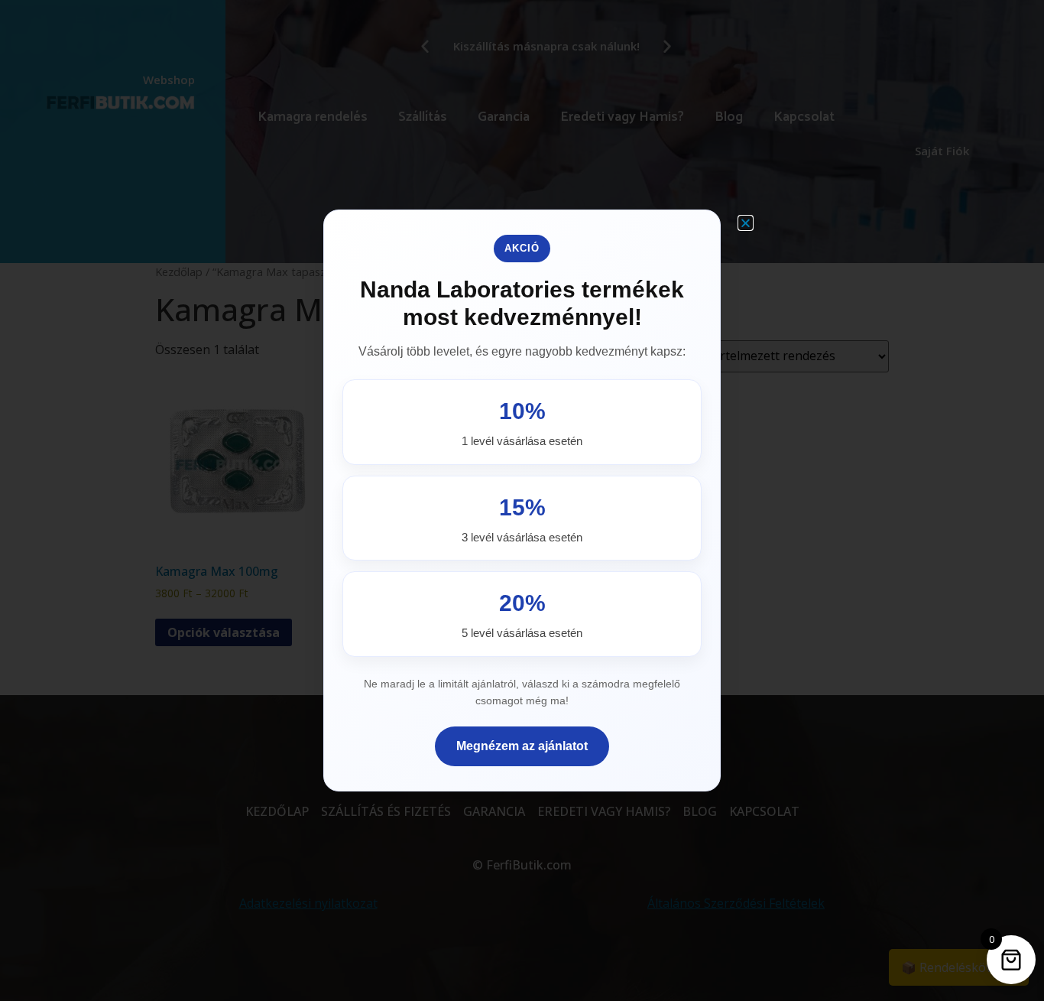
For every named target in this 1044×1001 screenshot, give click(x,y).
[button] (745, 223)
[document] (522, 500)
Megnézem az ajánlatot (522, 745)
